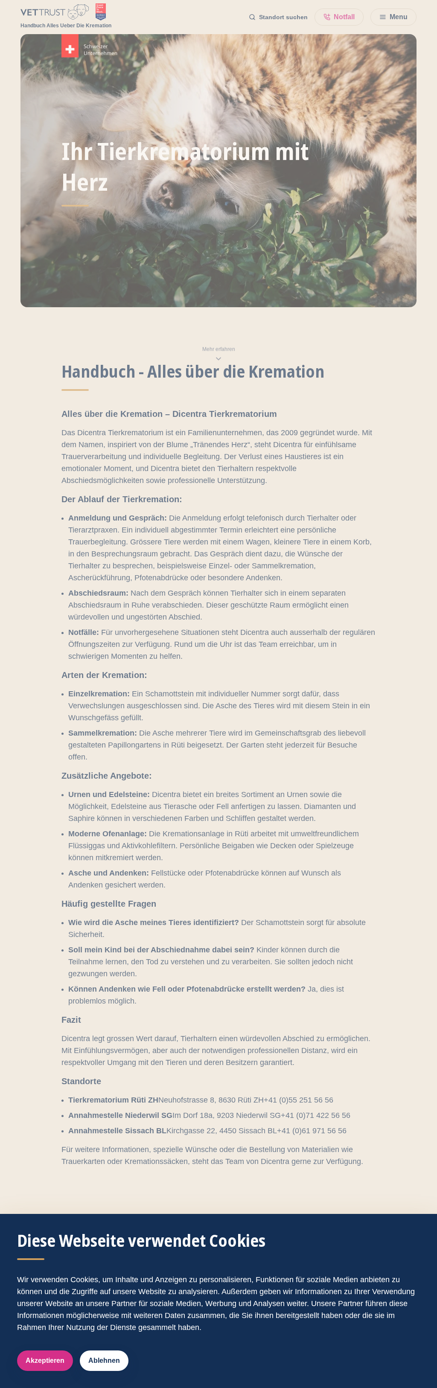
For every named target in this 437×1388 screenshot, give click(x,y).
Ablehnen (104, 1360)
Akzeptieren (45, 1360)
